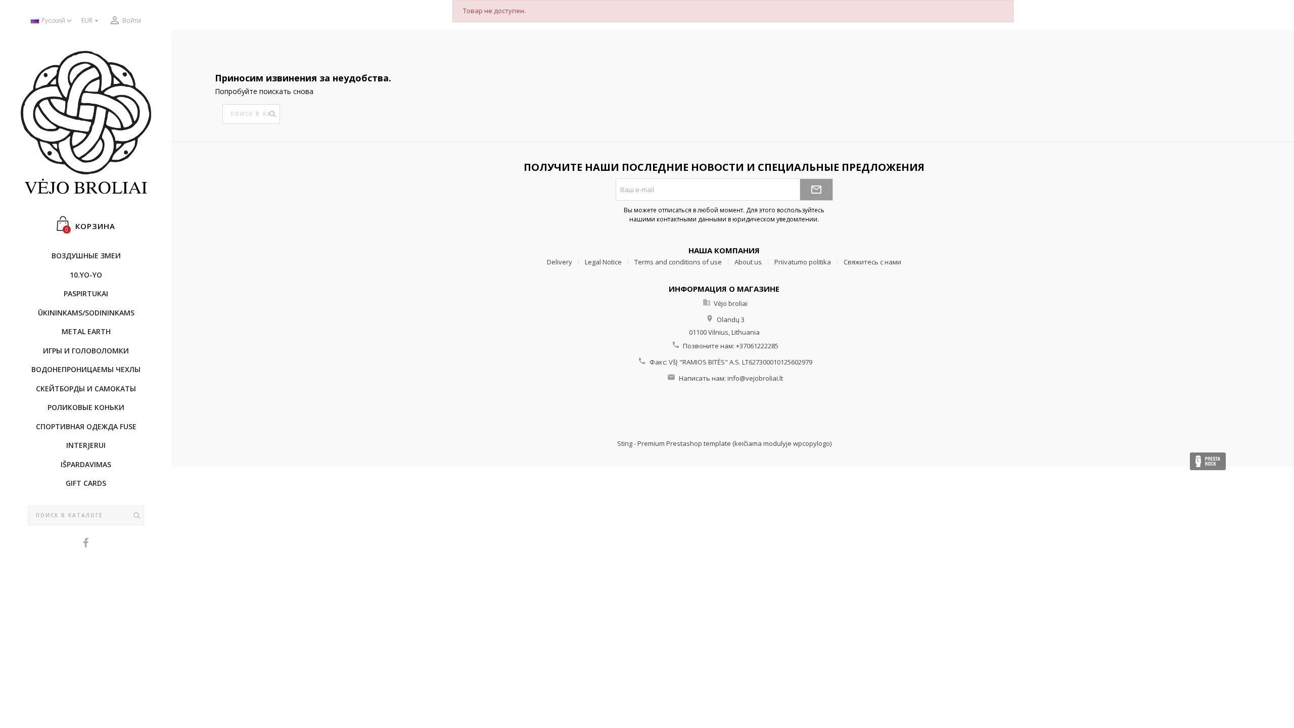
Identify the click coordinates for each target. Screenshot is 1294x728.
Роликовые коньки (86, 407)
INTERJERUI (86, 445)
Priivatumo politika (802, 261)
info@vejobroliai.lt (755, 378)
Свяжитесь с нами (872, 261)
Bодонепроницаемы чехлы (86, 369)
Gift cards (86, 483)
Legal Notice (603, 261)
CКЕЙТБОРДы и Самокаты (86, 388)
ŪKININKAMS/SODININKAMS (86, 312)
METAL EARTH (86, 331)
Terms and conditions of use (678, 261)
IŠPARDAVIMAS (86, 464)
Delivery (559, 261)
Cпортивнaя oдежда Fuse (86, 426)
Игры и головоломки (86, 350)
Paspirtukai (86, 293)
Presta (1208, 461)
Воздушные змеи (86, 255)
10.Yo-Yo (86, 275)
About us (748, 261)
